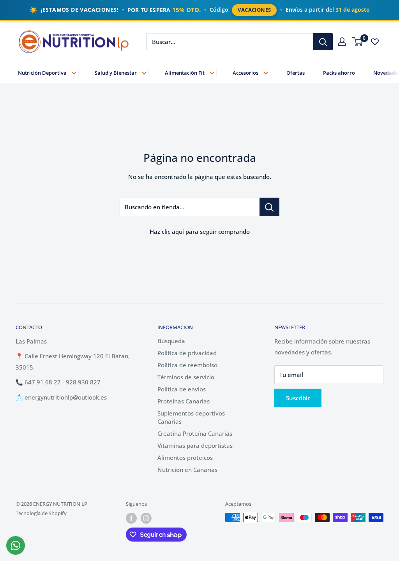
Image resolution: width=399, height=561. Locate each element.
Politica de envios (181, 389)
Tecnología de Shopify (41, 513)
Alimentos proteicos (185, 457)
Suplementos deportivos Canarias (191, 417)
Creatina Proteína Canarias (194, 433)
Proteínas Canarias (183, 401)
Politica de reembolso (187, 365)
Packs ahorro (339, 72)
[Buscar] (323, 41)
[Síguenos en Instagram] (146, 518)
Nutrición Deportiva (42, 72)
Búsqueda (171, 341)
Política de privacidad (187, 353)
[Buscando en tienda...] (269, 207)
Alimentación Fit (185, 72)
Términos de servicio (185, 377)
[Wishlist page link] (375, 42)
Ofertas (295, 72)
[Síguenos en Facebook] (131, 518)
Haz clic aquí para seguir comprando (200, 231)
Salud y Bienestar (116, 72)
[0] (358, 41)
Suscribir (298, 398)
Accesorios (245, 72)
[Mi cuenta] (342, 41)
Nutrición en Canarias (187, 469)
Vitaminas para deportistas (195, 445)
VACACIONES (254, 9)
